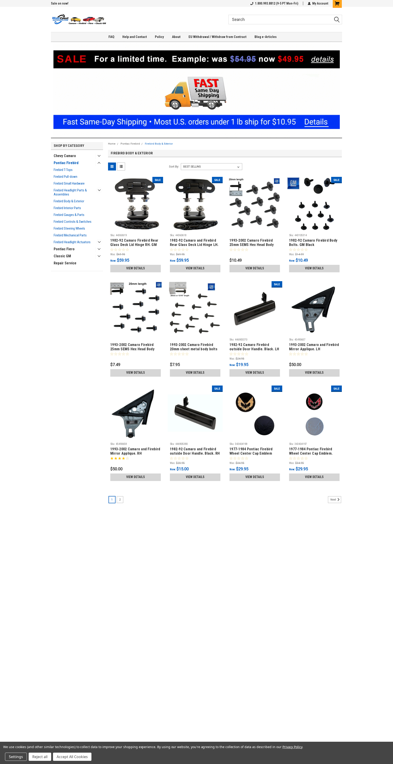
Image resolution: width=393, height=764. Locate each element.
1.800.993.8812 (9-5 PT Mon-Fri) (276, 3)
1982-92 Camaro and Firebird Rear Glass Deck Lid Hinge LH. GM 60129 (194, 244)
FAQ (111, 37)
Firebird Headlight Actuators (72, 242)
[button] (196, 90)
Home (112, 143)
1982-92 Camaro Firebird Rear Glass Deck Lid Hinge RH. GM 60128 (134, 244)
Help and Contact (134, 37)
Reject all (40, 756)
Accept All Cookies (72, 756)
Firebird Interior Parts (67, 208)
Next (333, 499)
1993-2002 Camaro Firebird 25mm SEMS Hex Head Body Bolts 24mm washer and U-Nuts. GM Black (251, 247)
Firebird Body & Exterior (69, 201)
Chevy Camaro (65, 156)
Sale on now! (59, 3)
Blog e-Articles (265, 37)
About (176, 37)
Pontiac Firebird (66, 163)
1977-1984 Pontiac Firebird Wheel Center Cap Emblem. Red (311, 453)
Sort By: (174, 166)
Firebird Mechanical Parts (70, 235)
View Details (135, 268)
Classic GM (62, 256)
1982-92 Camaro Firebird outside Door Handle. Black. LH (254, 347)
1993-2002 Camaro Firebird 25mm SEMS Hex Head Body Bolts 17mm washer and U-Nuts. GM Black (132, 351)
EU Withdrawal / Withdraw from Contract (218, 37)
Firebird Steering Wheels (69, 228)
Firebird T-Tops (63, 170)
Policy (159, 37)
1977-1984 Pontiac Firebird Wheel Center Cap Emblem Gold (251, 453)
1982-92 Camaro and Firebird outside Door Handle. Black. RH (195, 451)
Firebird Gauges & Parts (69, 215)
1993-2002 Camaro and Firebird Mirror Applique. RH (135, 451)
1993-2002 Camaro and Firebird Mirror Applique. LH (314, 347)
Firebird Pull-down (65, 177)
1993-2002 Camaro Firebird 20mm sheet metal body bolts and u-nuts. (193, 349)
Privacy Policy (292, 747)
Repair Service (65, 263)
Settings (16, 756)
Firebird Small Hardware (69, 183)
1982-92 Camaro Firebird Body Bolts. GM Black (313, 242)
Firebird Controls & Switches (72, 222)
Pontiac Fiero (64, 249)
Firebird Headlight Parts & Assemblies (70, 192)
